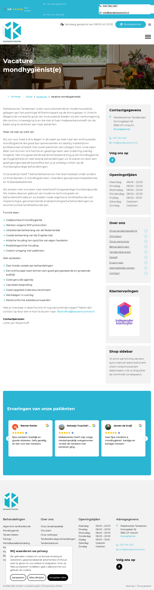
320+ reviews (27, 9)
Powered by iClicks (52, 586)
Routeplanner (122, 129)
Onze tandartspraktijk (123, 230)
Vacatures (41, 96)
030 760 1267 (120, 138)
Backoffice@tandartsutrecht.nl (76, 311)
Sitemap (130, 586)
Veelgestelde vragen (122, 268)
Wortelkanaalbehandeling (16, 543)
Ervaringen (116, 262)
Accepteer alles (57, 577)
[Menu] (148, 37)
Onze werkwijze (119, 241)
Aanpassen (18, 577)
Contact (114, 273)
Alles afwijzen (36, 577)
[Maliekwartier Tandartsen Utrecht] (12, 31)
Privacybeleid (144, 586)
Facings (7, 539)
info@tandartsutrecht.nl (125, 142)
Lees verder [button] (65, 451)
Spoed (113, 257)
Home (29, 96)
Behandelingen (119, 246)
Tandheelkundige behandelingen (58, 539)
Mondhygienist (11, 530)
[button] (145, 438)
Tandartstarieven (120, 252)
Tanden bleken (10, 534)
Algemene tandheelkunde (17, 526)
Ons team (115, 236)
